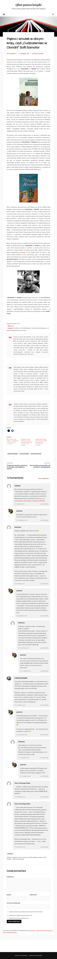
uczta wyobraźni (24, 453)
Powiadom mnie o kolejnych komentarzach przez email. (20, 915)
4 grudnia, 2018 (24, 53)
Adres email (34, 894)
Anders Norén (38, 955)
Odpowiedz (45, 520)
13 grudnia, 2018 (24, 757)
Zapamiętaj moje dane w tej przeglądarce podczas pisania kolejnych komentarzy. (26, 911)
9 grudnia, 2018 (20, 583)
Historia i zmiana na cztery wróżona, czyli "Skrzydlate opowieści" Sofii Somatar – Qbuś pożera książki (26, 858)
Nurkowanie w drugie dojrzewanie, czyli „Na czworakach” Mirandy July (26, 441)
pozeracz (13, 53)
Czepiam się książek (21, 678)
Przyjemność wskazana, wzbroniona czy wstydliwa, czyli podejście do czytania (17, 467)
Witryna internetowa (13, 903)
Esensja (10, 328)
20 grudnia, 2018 (20, 796)
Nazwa (9, 894)
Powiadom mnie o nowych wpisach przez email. (19, 918)
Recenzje (40, 53)
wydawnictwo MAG (36, 453)
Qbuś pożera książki (28, 5)
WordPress (24, 955)
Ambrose (17, 485)
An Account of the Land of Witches (22, 311)
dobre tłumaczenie (13, 453)
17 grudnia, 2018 (26, 776)
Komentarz (10, 876)
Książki (35, 53)
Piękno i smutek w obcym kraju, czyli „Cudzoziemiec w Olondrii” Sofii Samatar (27, 43)
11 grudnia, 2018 (22, 734)
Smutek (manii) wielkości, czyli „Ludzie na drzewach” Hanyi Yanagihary (41, 441)
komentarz (22, 252)
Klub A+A (11, 326)
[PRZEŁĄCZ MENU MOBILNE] (4, 14)
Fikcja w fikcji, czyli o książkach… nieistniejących (12, 440)
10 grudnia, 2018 (22, 520)
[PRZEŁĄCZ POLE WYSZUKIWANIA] (53, 14)
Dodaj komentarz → (44, 478)
